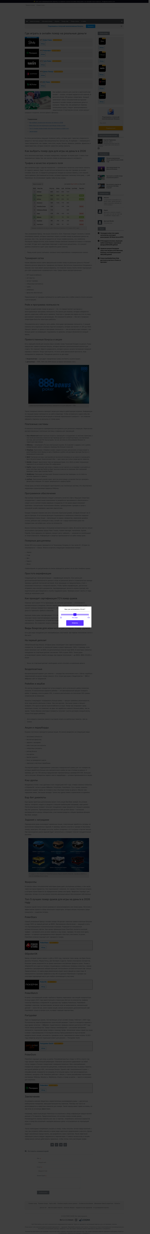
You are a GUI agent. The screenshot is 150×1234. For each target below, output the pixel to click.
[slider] (74, 614)
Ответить (75, 623)
